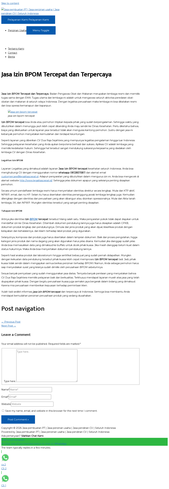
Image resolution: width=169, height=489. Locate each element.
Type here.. (10, 381)
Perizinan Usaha (17, 30)
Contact (12, 52)
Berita (11, 56)
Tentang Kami (16, 48)
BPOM (34, 219)
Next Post (8, 325)
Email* (5, 396)
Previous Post (10, 321)
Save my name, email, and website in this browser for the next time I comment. (51, 410)
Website (6, 404)
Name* (5, 389)
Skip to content (10, 3)
